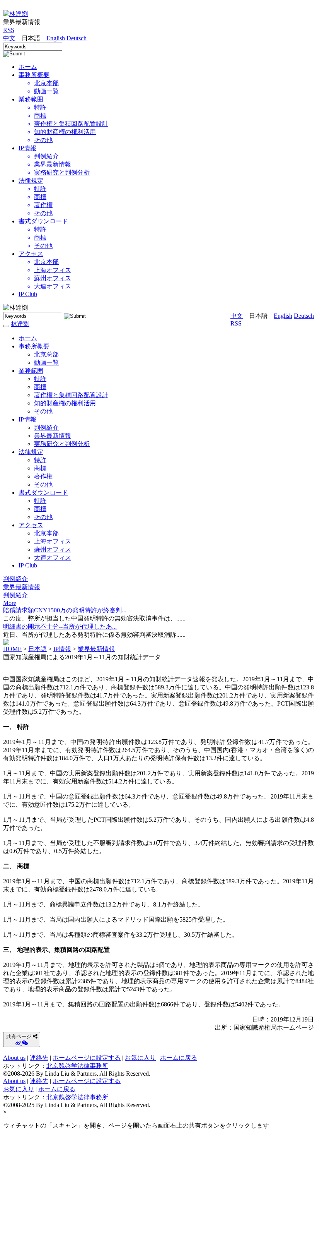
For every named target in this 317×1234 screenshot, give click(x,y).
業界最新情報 (52, 435)
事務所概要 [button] (34, 346)
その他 (43, 411)
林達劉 (20, 323)
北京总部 (46, 354)
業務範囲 (31, 99)
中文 (9, 38)
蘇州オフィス (52, 549)
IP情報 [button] (27, 419)
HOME (12, 649)
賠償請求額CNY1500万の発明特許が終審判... (64, 610)
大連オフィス (52, 557)
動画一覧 (46, 362)
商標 (40, 387)
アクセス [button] (31, 525)
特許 (40, 378)
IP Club (28, 294)
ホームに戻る (178, 1057)
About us (14, 1057)
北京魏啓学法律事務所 (77, 1066)
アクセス (31, 253)
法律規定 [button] (31, 452)
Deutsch (76, 38)
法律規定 (31, 180)
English (55, 38)
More (9, 603)
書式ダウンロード (43, 221)
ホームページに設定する (87, 1057)
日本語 (37, 649)
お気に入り (140, 1057)
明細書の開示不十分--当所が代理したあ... (60, 626)
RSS (8, 30)
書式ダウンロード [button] (43, 492)
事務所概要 (34, 75)
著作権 (43, 476)
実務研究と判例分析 (62, 443)
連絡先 (39, 1057)
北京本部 (46, 533)
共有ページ (18, 1036)
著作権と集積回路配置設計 (71, 395)
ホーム (28, 338)
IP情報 (27, 148)
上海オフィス (52, 541)
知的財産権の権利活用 (65, 403)
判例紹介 (46, 427)
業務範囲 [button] (31, 370)
